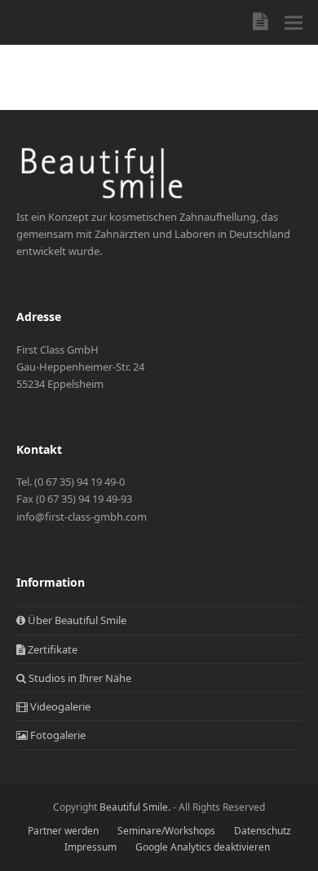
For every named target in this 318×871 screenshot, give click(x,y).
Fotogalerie (57, 735)
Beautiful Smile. (134, 807)
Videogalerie (59, 706)
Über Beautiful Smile (75, 620)
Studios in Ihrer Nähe (78, 678)
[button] (294, 22)
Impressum (90, 847)
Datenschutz (262, 831)
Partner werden (63, 831)
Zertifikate (51, 649)
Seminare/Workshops (166, 831)
